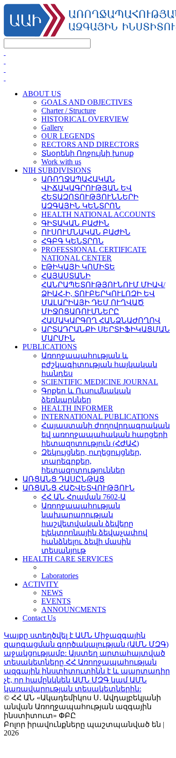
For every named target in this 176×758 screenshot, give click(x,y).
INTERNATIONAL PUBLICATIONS (100, 417)
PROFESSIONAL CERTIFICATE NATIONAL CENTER (93, 253)
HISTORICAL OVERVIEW (85, 119)
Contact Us (39, 618)
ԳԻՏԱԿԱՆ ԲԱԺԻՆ (75, 223)
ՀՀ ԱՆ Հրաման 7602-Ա (83, 497)
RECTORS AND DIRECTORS (90, 144)
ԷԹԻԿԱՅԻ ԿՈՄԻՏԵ (78, 267)
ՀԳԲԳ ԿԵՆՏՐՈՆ (72, 241)
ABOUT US (42, 94)
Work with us (61, 162)
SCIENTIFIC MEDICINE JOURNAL (99, 382)
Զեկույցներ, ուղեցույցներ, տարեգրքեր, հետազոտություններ (91, 461)
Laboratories (59, 576)
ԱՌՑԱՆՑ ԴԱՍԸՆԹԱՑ (64, 479)
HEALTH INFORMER (77, 408)
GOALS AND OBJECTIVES (86, 102)
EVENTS (56, 601)
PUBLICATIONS (50, 347)
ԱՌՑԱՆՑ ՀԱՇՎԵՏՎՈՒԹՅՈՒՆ (79, 488)
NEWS (52, 593)
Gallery (52, 127)
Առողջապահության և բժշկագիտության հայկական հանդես (99, 364)
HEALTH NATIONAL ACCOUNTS (98, 214)
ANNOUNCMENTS (73, 609)
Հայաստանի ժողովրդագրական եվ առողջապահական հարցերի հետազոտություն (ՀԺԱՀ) (105, 434)
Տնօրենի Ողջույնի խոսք (87, 153)
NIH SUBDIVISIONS (57, 170)
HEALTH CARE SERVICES (68, 559)
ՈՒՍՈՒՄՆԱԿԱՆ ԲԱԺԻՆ (85, 232)
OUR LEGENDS (68, 136)
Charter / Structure (68, 111)
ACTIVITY (41, 584)
